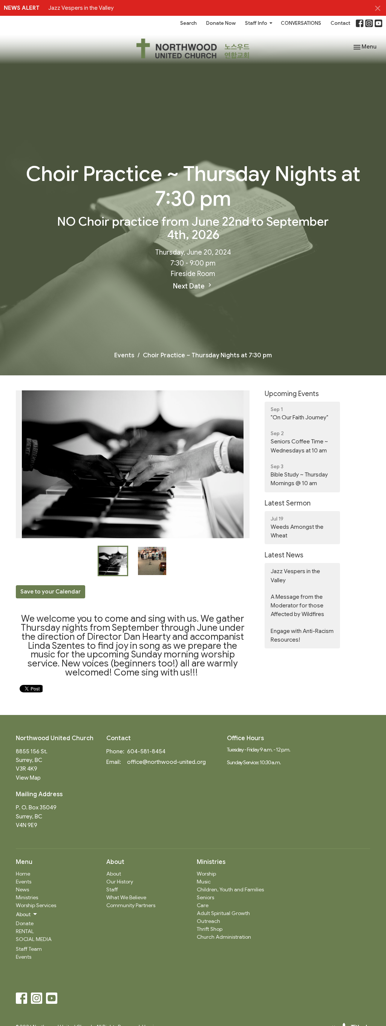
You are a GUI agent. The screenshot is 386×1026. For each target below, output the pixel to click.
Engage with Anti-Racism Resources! (302, 635)
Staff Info (256, 23)
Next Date (189, 286)
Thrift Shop (209, 929)
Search (188, 23)
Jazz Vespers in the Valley (81, 8)
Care (202, 905)
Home (23, 873)
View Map (28, 777)
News (22, 889)
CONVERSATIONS (301, 23)
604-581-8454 (146, 751)
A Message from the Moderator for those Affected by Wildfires (297, 605)
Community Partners (130, 905)
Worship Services (36, 905)
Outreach (208, 921)
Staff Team (29, 949)
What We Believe (126, 897)
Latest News (284, 555)
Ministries (27, 897)
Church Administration (224, 936)
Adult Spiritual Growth (223, 913)
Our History (119, 881)
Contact (340, 23)
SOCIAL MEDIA (34, 939)
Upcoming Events (292, 394)
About (113, 873)
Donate (25, 923)
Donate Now (221, 23)
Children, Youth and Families (230, 889)
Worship (206, 873)
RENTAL (25, 931)
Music (204, 881)
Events (124, 355)
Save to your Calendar (50, 591)
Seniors (205, 897)
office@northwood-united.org (166, 762)
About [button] (23, 914)
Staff (112, 889)
